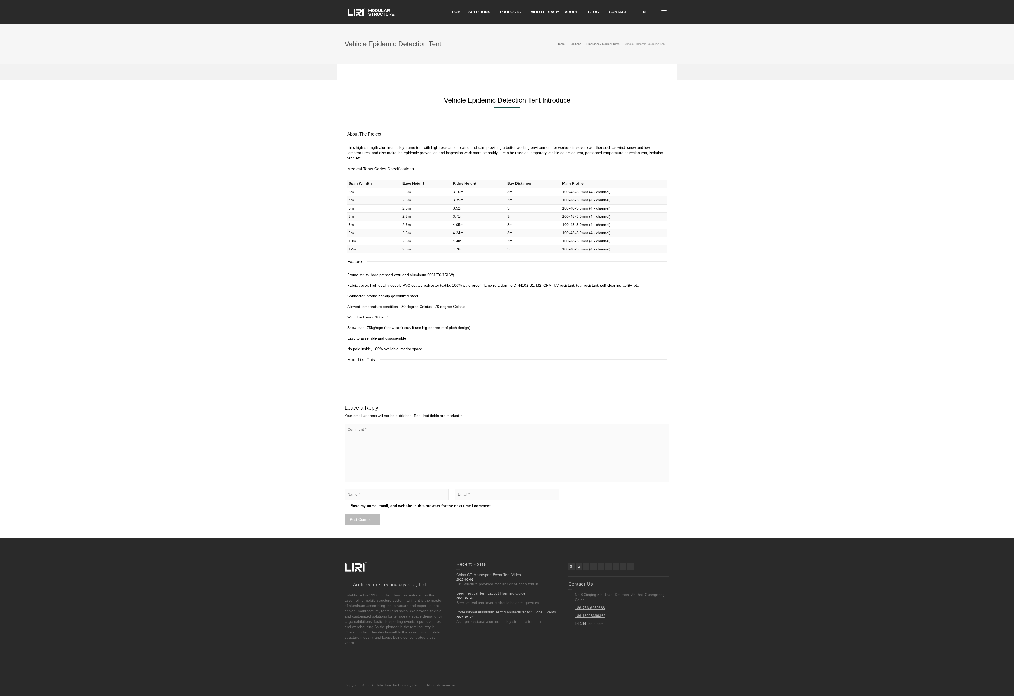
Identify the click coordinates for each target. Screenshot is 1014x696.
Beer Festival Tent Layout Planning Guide (490, 593)
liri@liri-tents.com (589, 623)
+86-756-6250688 (590, 608)
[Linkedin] (601, 566)
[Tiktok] (630, 566)
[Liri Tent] (371, 12)
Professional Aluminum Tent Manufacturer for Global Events (506, 612)
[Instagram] (608, 566)
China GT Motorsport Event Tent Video (488, 575)
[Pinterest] (593, 566)
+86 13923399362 (590, 616)
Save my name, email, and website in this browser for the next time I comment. (421, 506)
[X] (579, 566)
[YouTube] (616, 566)
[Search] (653, 11)
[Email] (571, 566)
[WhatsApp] (623, 566)
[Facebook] (586, 566)
